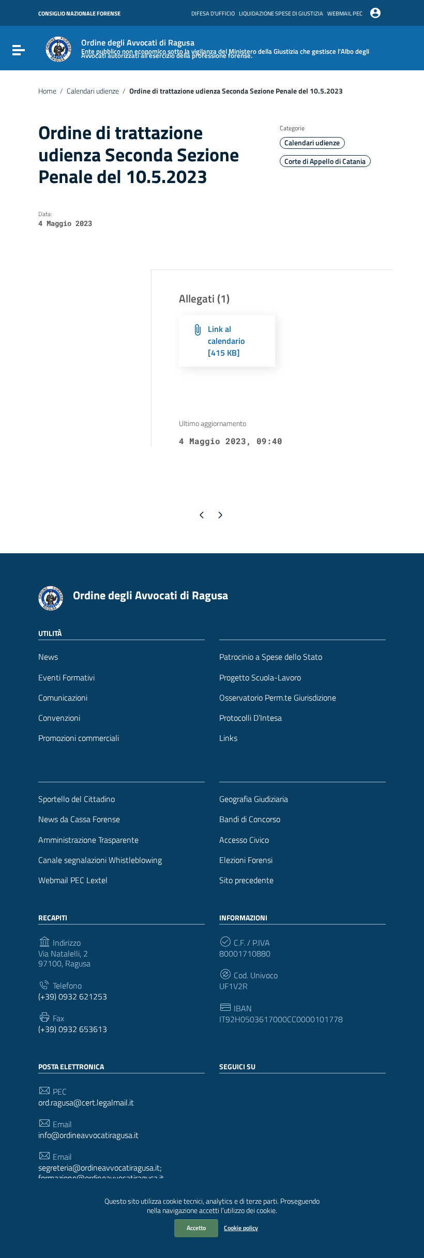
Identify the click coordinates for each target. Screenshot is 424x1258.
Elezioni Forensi (245, 860)
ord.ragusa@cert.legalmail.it (86, 1103)
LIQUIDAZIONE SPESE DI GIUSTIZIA (281, 13)
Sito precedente (246, 880)
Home (47, 91)
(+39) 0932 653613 (72, 1029)
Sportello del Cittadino (76, 799)
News (48, 657)
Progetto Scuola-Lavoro (260, 678)
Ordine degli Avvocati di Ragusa (150, 595)
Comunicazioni (62, 698)
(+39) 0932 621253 (72, 997)
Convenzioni (59, 718)
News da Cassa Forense (79, 819)
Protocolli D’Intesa (250, 718)
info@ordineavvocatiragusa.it (88, 1135)
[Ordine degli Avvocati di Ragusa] (58, 48)
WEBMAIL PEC (344, 13)
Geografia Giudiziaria (253, 799)
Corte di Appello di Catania (325, 161)
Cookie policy (241, 1228)
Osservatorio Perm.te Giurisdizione (277, 698)
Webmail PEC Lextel (73, 880)
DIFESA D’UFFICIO (213, 13)
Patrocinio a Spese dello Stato (270, 657)
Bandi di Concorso (249, 819)
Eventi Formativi (66, 678)
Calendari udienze (93, 91)
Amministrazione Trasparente (88, 840)
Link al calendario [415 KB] (226, 341)
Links (228, 738)
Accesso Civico (244, 840)
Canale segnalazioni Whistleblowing (100, 860)
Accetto (196, 1228)
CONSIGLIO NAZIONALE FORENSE (79, 13)
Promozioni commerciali (78, 738)
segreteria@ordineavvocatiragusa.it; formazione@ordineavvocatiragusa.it (101, 1173)
